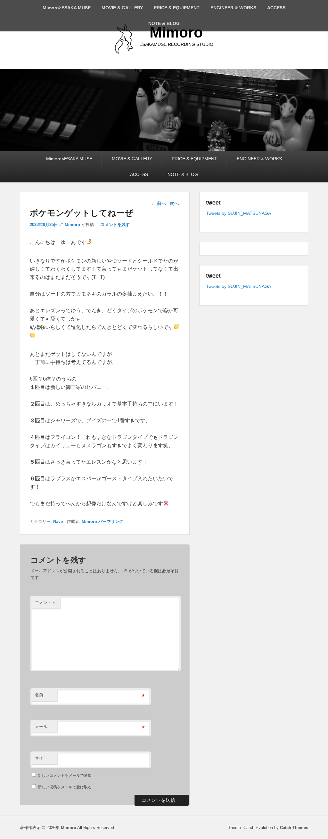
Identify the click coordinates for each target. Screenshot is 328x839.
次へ (177, 203)
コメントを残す (115, 224)
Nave (58, 521)
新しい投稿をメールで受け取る (65, 787)
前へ (158, 203)
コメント (46, 602)
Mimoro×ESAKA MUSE (67, 7)
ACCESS (276, 7)
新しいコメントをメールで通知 (65, 775)
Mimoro (176, 32)
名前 (39, 694)
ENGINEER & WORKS (233, 7)
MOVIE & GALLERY (122, 7)
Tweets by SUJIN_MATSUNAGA (238, 213)
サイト (41, 758)
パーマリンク (110, 521)
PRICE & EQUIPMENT (177, 7)
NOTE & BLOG (164, 23)
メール (41, 726)
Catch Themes (294, 827)
